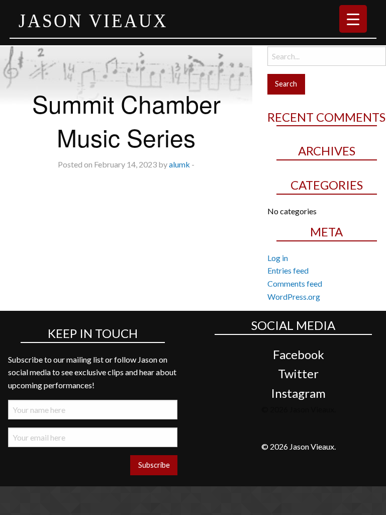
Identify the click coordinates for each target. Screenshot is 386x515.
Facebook (298, 354)
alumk (179, 164)
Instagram (298, 393)
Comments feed (294, 283)
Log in (277, 258)
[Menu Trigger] (353, 19)
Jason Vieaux (93, 20)
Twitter (298, 373)
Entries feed (288, 270)
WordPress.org (293, 296)
